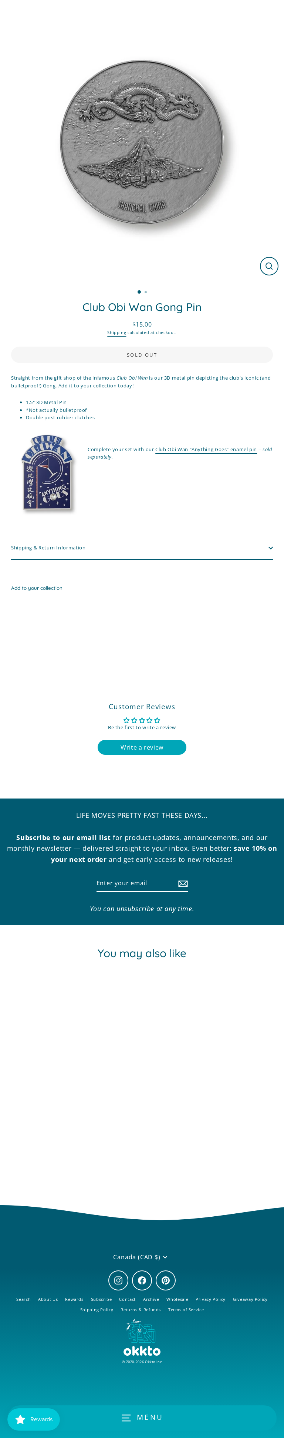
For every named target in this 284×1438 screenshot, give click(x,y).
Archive (151, 1299)
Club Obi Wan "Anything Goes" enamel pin (206, 449)
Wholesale (177, 1299)
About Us (48, 1299)
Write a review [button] (142, 747)
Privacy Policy (211, 1299)
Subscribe (101, 1299)
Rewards (74, 1299)
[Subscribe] (182, 884)
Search (23, 1299)
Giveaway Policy (250, 1299)
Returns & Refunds (141, 1309)
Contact (127, 1299)
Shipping (116, 332)
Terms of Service (186, 1309)
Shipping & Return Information (48, 547)
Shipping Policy (97, 1309)
